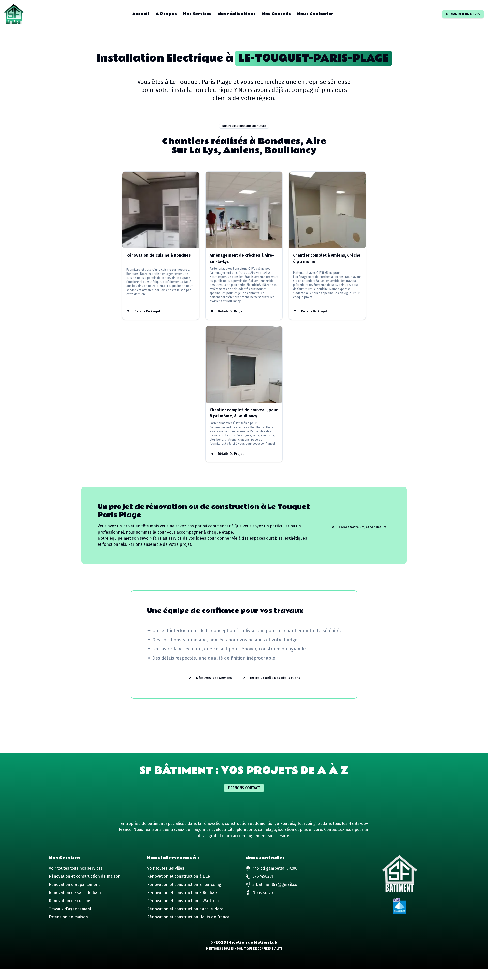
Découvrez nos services (214, 678)
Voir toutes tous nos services (76, 868)
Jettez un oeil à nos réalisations (275, 678)
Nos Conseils (276, 14)
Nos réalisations (237, 14)
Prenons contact (244, 788)
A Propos (166, 14)
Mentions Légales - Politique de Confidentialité (244, 948)
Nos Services (197, 14)
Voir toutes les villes (165, 868)
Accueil (140, 14)
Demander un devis (463, 14)
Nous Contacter (315, 14)
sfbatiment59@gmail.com (276, 884)
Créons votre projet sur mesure (362, 527)
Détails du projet (147, 311)
